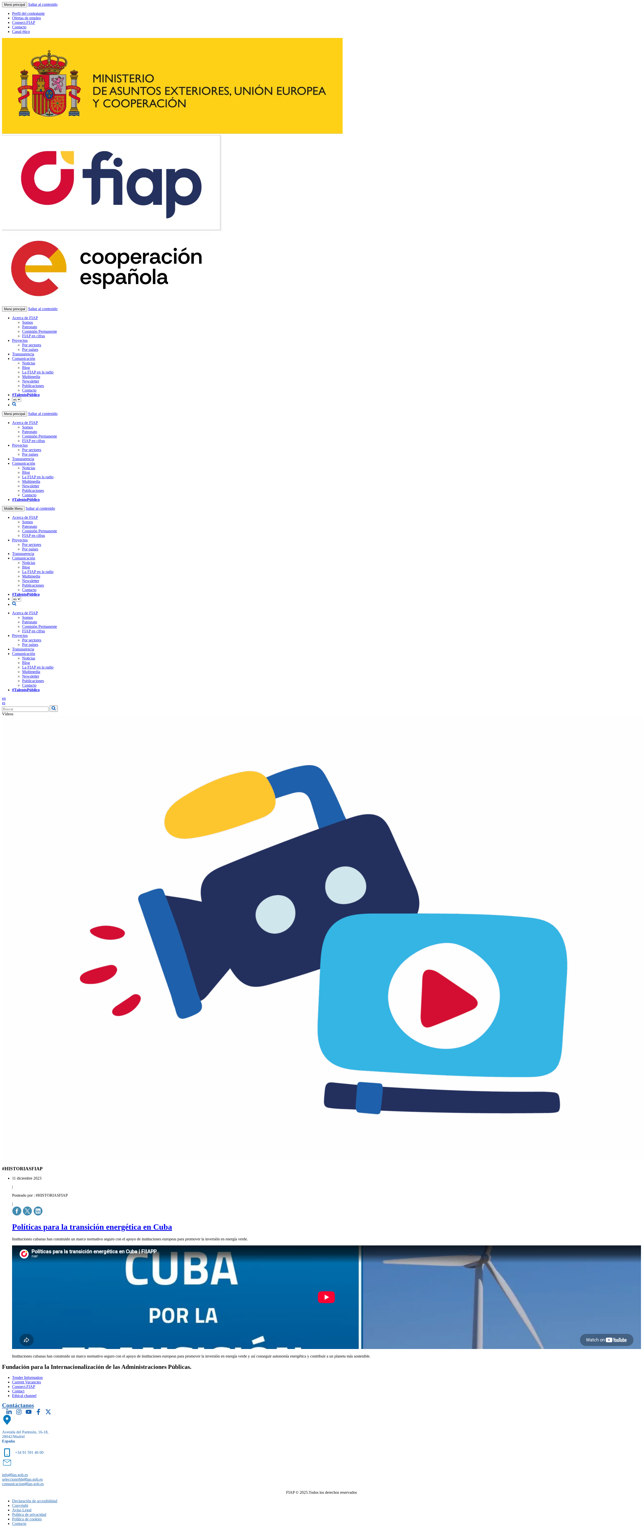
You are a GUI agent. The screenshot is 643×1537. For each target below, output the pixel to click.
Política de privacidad (29, 1514)
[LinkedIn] (9, 1412)
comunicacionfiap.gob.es (23, 1484)
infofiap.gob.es (15, 1475)
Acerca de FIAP (25, 318)
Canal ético (21, 31)
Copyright (20, 1505)
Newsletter (30, 381)
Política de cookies (27, 1519)
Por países (30, 349)
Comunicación (23, 358)
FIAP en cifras (33, 336)
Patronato (29, 327)
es (3, 703)
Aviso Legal (21, 1510)
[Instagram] (19, 1412)
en (4, 698)
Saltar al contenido (43, 4)
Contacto (19, 27)
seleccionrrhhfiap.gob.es (22, 1479)
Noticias (28, 363)
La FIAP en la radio (37, 372)
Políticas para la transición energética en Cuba (92, 1226)
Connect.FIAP (23, 22)
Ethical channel (24, 1395)
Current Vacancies (26, 1382)
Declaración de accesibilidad (34, 1501)
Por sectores (31, 345)
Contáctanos (18, 1405)
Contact (18, 1391)
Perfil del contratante (28, 13)
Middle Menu (13, 508)
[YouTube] (29, 1412)
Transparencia (23, 354)
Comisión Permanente (39, 331)
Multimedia (31, 377)
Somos (27, 322)
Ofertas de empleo (26, 18)
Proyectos (20, 340)
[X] (48, 1412)
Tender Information (27, 1377)
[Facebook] (38, 1412)
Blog (26, 367)
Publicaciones (33, 386)
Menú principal (14, 5)
